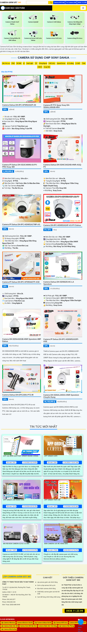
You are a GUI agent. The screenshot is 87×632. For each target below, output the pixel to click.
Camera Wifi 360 (59, 2)
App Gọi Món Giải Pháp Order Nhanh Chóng (20, 456)
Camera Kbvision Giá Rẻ (25, 622)
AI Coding (70, 63)
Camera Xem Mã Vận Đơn (28, 626)
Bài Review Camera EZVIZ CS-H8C (16, 543)
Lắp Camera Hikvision (8, 622)
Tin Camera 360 (71, 2)
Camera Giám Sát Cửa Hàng (47, 626)
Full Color (52, 63)
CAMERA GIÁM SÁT (10, 2)
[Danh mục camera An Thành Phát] (83, 8)
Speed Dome (61, 63)
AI (24, 63)
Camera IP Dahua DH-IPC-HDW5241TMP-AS (21, 224)
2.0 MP (77, 63)
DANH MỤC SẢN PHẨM (15, 8)
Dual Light (30, 63)
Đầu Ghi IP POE (6, 72)
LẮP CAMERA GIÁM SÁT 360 (17, 576)
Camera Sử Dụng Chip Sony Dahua (43, 57)
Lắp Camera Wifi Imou (60, 622)
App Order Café (50, 456)
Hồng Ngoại (43, 63)
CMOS (40, 67)
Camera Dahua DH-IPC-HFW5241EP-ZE (19, 105)
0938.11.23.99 (74, 610)
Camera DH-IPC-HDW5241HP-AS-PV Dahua (62, 225)
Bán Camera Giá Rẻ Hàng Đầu (56, 543)
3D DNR (18, 63)
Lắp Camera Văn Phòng (66, 626)
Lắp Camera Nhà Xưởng (8, 629)
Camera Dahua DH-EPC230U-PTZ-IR (18, 395)
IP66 (13, 63)
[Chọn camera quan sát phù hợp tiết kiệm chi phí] (84, 27)
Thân (83, 63)
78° (36, 63)
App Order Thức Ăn (52, 500)
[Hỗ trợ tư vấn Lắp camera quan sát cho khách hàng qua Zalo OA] (80, 621)
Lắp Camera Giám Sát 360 (9, 626)
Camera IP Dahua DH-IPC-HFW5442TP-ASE (21, 282)
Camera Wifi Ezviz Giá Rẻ (77, 622)
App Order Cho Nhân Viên (13, 500)
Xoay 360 (47, 67)
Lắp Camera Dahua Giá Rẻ (42, 622)
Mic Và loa (6, 63)
